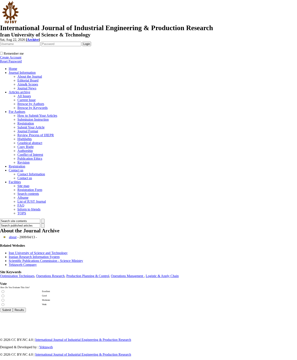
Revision (23, 162)
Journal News (26, 88)
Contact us (16, 170)
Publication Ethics (29, 158)
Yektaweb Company (23, 264)
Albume (22, 197)
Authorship (25, 151)
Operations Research (50, 276)
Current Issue (26, 100)
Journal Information (22, 72)
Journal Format (27, 131)
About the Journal (29, 76)
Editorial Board (27, 80)
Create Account (10, 57)
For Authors (17, 111)
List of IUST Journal (31, 201)
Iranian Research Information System (34, 257)
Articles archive (19, 92)
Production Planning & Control (87, 276)
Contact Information (31, 174)
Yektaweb (46, 347)
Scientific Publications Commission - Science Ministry (46, 261)
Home (13, 69)
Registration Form (29, 190)
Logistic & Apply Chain (162, 276)
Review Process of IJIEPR (35, 135)
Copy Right (25, 147)
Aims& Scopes (27, 84)
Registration (25, 123)
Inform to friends (28, 209)
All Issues (24, 96)
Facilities (15, 182)
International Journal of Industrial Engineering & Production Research (83, 340)
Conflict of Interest (30, 154)
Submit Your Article (31, 127)
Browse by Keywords (32, 108)
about (13, 237)
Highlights (24, 139)
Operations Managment (127, 276)
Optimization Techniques (17, 276)
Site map (23, 186)
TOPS (21, 213)
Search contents (28, 194)
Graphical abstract (29, 143)
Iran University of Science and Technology (38, 253)
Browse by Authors (30, 104)
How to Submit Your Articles (37, 115)
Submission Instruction (33, 119)
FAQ (20, 205)
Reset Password (11, 61)
